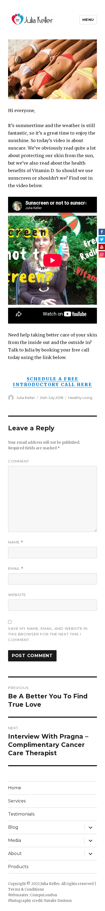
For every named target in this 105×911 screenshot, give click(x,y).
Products (18, 866)
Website (17, 594)
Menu (88, 19)
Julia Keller (25, 397)
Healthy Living (80, 397)
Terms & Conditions (26, 889)
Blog (13, 827)
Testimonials (21, 814)
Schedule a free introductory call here (52, 381)
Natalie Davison (58, 900)
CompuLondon (43, 895)
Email (15, 568)
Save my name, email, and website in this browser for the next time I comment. (48, 634)
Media (14, 840)
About (15, 853)
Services (17, 800)
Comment (18, 461)
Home (14, 787)
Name (15, 542)
